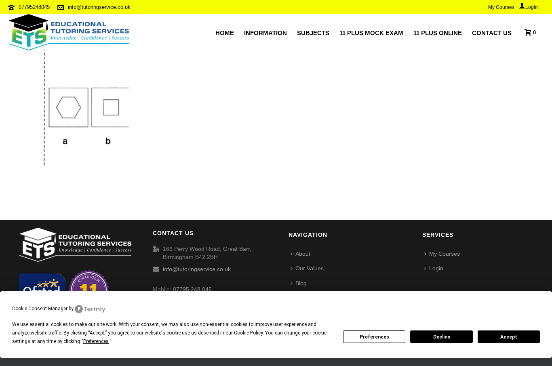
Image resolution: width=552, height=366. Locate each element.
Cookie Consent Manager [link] (39, 308)
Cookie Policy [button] (248, 333)
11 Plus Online (437, 32)
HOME (224, 32)
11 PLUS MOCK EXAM (371, 32)
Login (436, 268)
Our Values (309, 268)
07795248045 (34, 7)
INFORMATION (265, 32)
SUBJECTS (313, 32)
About (302, 253)
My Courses (444, 253)
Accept (508, 337)
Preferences (374, 337)
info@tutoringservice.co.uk (99, 7)
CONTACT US (492, 32)
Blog (301, 283)
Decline (441, 337)
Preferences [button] (96, 341)
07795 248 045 (192, 289)
